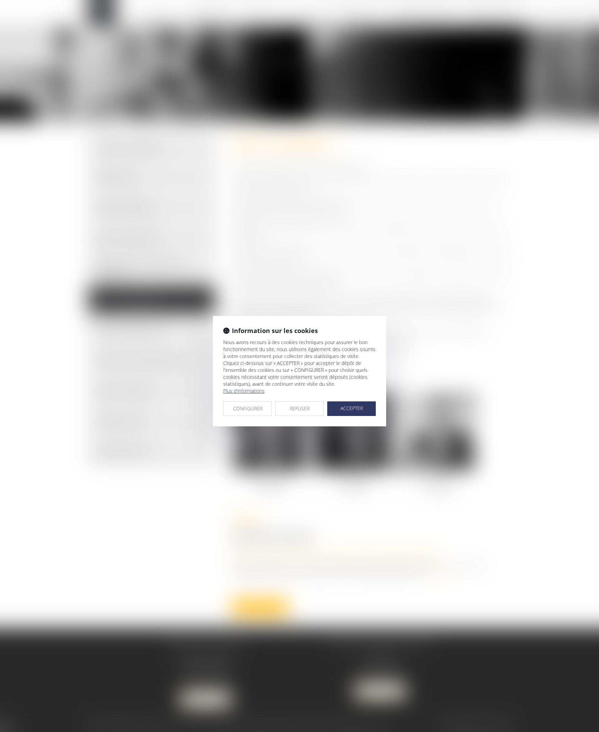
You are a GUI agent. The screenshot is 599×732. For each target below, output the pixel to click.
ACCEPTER (351, 408)
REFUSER (300, 408)
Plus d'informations (243, 391)
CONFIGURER (247, 408)
